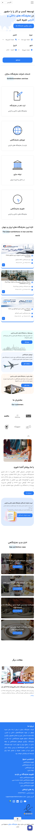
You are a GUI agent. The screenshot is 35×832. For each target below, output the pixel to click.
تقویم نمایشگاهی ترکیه (27, 777)
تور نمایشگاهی (29, 768)
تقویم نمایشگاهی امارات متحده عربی (23, 780)
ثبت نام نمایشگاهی (28, 765)
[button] (2, 414)
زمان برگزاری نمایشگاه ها (24, 26)
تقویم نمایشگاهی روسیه (26, 783)
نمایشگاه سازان (12, 824)
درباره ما (28, 493)
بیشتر (32, 695)
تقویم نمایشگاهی (28, 762)
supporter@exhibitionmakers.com (16, 797)
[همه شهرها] (24, 49)
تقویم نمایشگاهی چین (27, 786)
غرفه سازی (31, 770)
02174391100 (21, 793)
